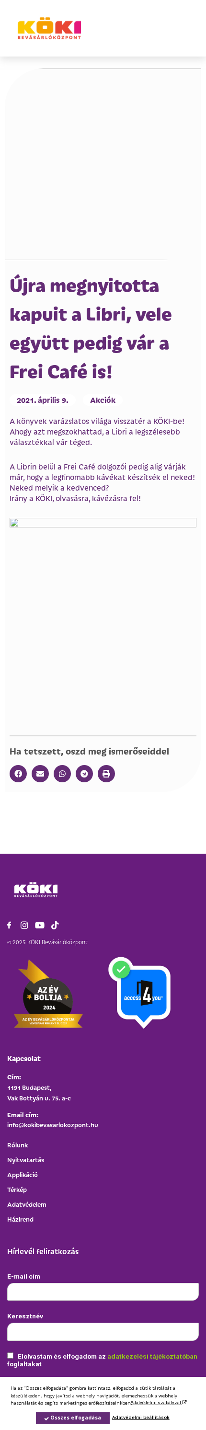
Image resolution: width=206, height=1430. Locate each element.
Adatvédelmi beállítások (141, 1417)
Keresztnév (25, 1316)
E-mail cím (23, 1276)
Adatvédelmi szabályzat (156, 1402)
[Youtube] (39, 925)
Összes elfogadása (75, 1417)
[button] (18, 773)
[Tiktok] (55, 925)
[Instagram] (24, 925)
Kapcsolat (24, 1058)
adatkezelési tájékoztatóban (152, 1356)
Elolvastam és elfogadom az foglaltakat (102, 1360)
